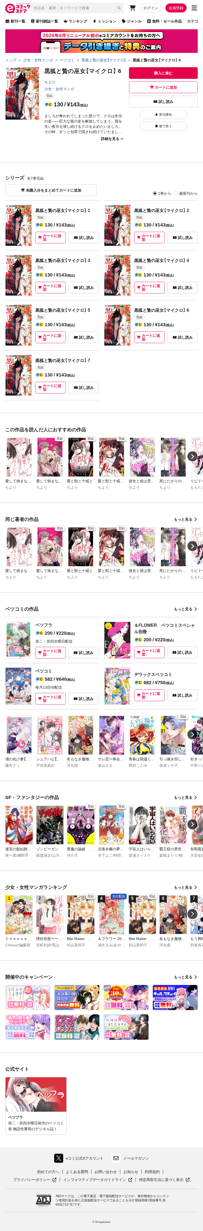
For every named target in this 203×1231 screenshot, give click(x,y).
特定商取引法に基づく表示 (164, 1180)
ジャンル (134, 21)
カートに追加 (166, 87)
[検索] (119, 8)
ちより (50, 82)
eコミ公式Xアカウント (80, 1159)
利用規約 (152, 1172)
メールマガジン (136, 1158)
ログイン (150, 8)
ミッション (107, 21)
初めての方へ (48, 1172)
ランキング (78, 21)
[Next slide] (192, 456)
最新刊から (188, 193)
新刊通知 (165, 114)
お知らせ (130, 1172)
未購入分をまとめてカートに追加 (53, 190)
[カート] (132, 7)
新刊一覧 (18, 21)
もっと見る (183, 519)
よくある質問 (77, 1172)
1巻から (164, 193)
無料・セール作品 (167, 21)
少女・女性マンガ (59, 89)
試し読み (166, 101)
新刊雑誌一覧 (47, 21)
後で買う (165, 126)
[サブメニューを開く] (194, 7)
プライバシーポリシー (35, 1180)
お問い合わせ (106, 1172)
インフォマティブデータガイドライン (94, 1180)
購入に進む (163, 73)
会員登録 (176, 8)
